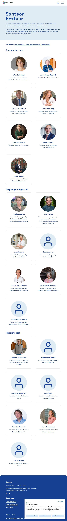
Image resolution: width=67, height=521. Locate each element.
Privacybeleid (60, 501)
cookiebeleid (50, 510)
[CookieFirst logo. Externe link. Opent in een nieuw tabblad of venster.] (28, 503)
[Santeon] (8, 3)
